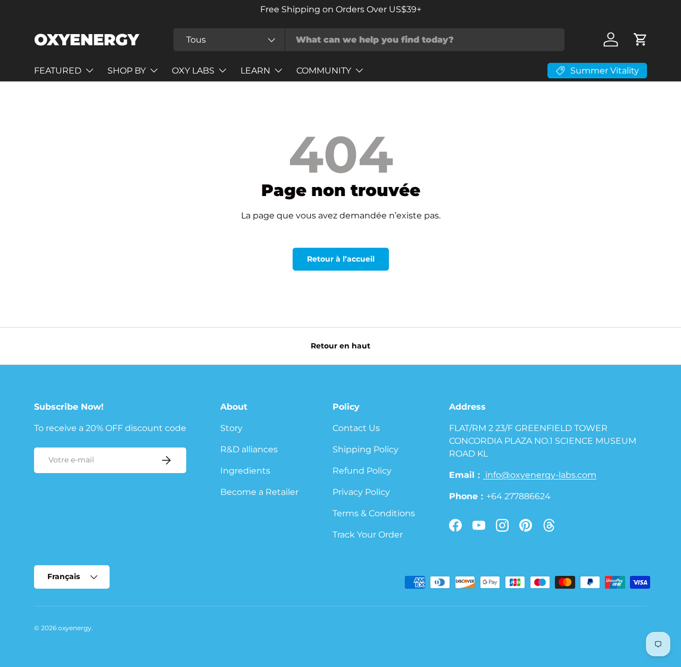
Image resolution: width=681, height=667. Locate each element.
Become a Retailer (259, 492)
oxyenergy (75, 628)
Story (231, 428)
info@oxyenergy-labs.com (539, 475)
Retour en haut (340, 346)
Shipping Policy (365, 449)
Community (323, 71)
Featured (57, 71)
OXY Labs (193, 71)
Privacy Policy (361, 492)
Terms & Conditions (374, 513)
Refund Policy (362, 471)
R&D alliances (249, 449)
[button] (640, 39)
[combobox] (368, 39)
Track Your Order (368, 535)
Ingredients (245, 471)
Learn (255, 71)
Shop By (126, 71)
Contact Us (356, 428)
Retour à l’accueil (341, 259)
